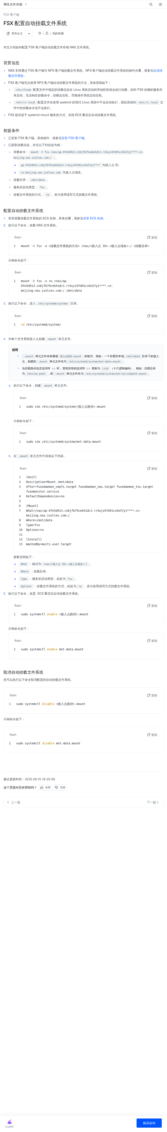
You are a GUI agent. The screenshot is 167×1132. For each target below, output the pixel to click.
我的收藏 (58, 33)
